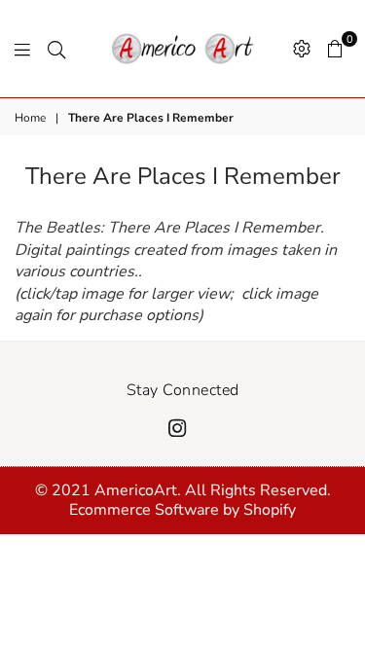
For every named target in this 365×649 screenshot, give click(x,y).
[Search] (56, 48)
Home (30, 118)
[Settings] (301, 48)
